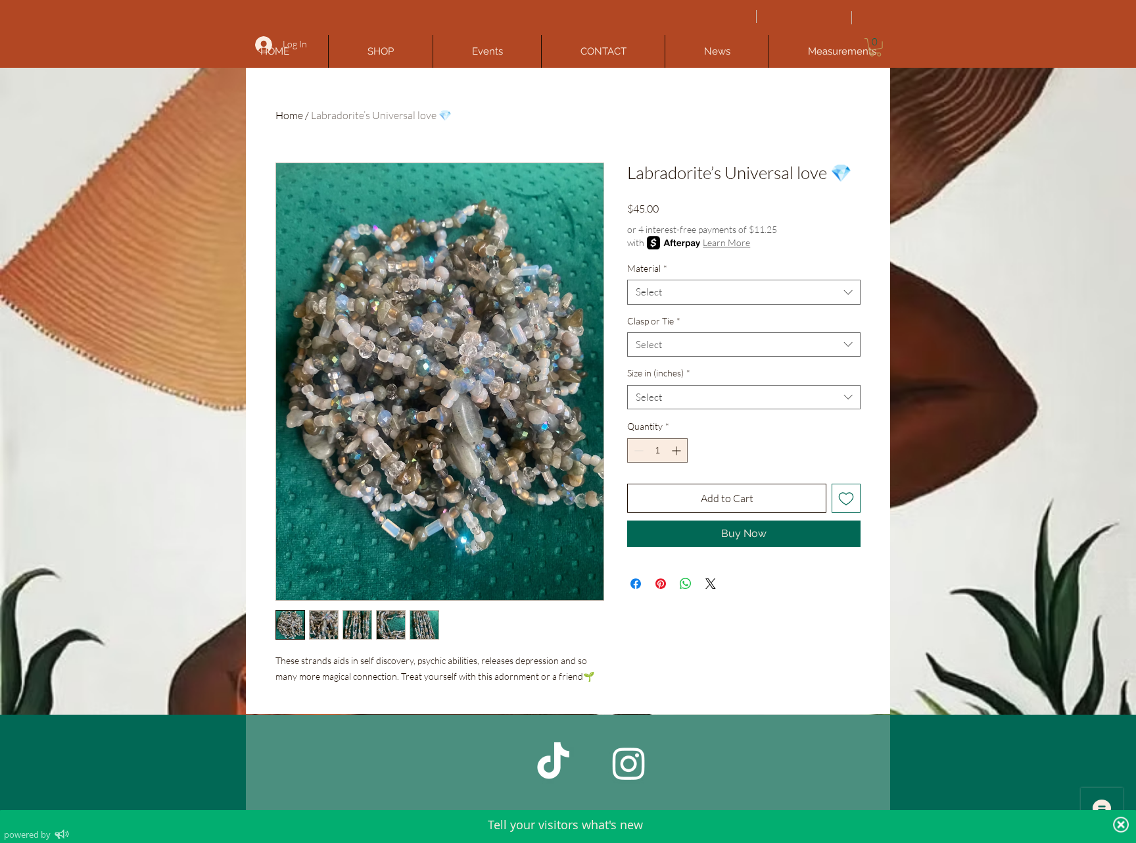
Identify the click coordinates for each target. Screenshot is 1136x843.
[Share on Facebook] (636, 584)
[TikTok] (553, 763)
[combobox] (744, 292)
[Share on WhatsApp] (686, 584)
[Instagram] (628, 763)
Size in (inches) (658, 372)
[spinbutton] (657, 450)
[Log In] (262, 44)
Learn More (726, 242)
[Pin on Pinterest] (661, 584)
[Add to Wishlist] (846, 498)
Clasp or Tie (653, 320)
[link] (875, 47)
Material (647, 268)
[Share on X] (711, 584)
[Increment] (677, 450)
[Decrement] (637, 450)
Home (289, 115)
